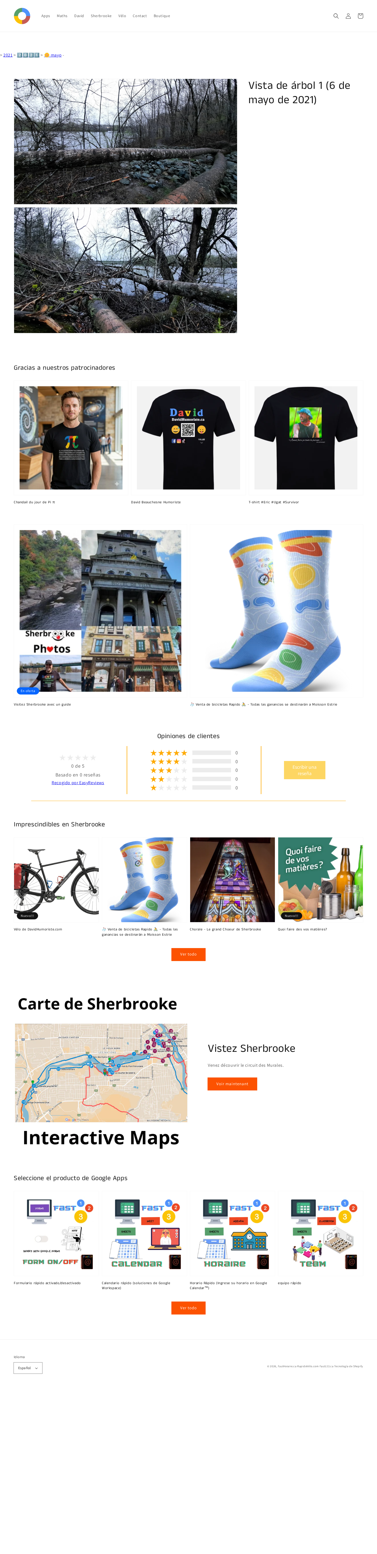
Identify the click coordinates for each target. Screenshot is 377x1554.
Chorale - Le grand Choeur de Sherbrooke (225, 929)
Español (24, 1368)
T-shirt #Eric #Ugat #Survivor (274, 502)
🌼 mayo (53, 55)
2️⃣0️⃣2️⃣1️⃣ (28, 55)
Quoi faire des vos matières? (302, 929)
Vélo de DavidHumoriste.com (38, 929)
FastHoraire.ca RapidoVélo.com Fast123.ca (306, 1366)
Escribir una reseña (305, 770)
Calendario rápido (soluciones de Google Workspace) (136, 1286)
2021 (7, 55)
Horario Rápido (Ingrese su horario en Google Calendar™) (228, 1286)
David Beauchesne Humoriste (156, 502)
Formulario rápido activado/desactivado (47, 1283)
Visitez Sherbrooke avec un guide (42, 704)
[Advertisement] (165, 1471)
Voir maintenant (232, 1083)
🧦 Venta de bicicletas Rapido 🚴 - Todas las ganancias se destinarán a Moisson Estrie (264, 704)
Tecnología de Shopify (348, 1366)
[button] (336, 16)
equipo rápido (289, 1283)
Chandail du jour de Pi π (34, 502)
